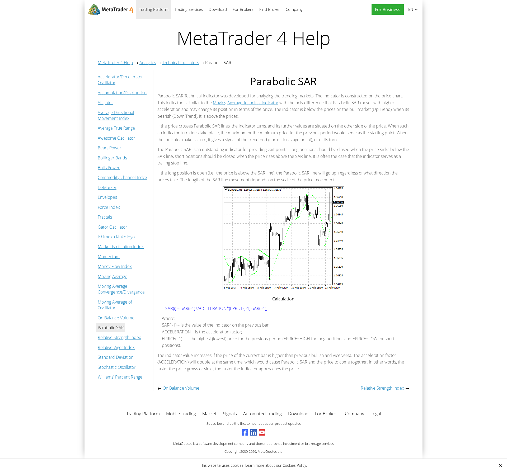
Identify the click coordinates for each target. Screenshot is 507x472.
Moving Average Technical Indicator (245, 103)
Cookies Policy (294, 465)
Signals (230, 413)
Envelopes (107, 197)
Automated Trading (262, 413)
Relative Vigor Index (116, 347)
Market (209, 413)
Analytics (147, 62)
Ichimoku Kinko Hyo (116, 237)
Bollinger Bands (112, 158)
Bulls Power (109, 168)
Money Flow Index (115, 266)
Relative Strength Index (119, 337)
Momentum (109, 256)
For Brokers (243, 9)
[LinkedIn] (253, 432)
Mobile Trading (181, 413)
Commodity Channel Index (122, 177)
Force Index (109, 207)
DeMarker (107, 187)
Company (294, 9)
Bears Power (109, 148)
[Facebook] (245, 432)
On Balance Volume (116, 318)
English (409, 9)
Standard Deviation (115, 357)
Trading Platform (153, 9)
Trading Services (188, 9)
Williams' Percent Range (120, 377)
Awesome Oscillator (116, 138)
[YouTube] (262, 432)
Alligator (105, 102)
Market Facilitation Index (121, 246)
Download (218, 9)
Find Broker (269, 9)
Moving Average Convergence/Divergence (121, 289)
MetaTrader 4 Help (115, 62)
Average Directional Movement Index (116, 115)
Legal (375, 413)
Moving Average (112, 276)
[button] (386, 9)
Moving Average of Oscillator (115, 305)
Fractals (105, 217)
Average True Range (116, 128)
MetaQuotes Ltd (270, 451)
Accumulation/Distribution (122, 93)
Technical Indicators (180, 62)
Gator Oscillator (112, 227)
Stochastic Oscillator (116, 367)
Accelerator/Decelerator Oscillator (120, 80)
